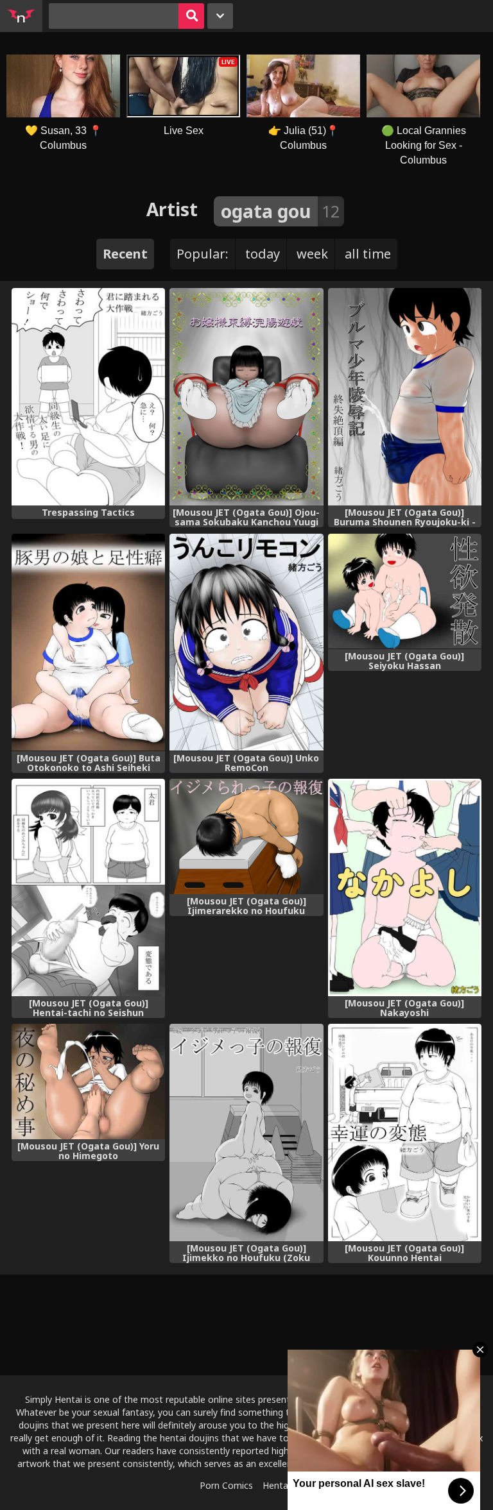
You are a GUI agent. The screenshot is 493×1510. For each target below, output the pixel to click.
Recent (125, 253)
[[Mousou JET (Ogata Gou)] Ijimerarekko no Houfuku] (246, 836)
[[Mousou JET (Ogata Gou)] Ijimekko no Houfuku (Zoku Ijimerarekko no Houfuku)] (246, 1132)
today (262, 253)
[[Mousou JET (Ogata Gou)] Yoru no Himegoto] (88, 1081)
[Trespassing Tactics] (88, 396)
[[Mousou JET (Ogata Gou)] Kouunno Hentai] (404, 1132)
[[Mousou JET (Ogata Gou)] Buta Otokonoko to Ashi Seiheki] (88, 642)
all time (368, 253)
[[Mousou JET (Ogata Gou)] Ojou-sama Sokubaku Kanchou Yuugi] (246, 396)
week (312, 253)
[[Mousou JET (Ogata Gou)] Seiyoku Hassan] (404, 591)
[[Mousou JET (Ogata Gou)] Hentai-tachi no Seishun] (88, 887)
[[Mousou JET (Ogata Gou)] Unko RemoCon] (246, 642)
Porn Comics (226, 1485)
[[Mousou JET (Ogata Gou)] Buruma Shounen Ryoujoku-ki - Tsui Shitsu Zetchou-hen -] (404, 396)
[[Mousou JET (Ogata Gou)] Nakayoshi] (404, 887)
